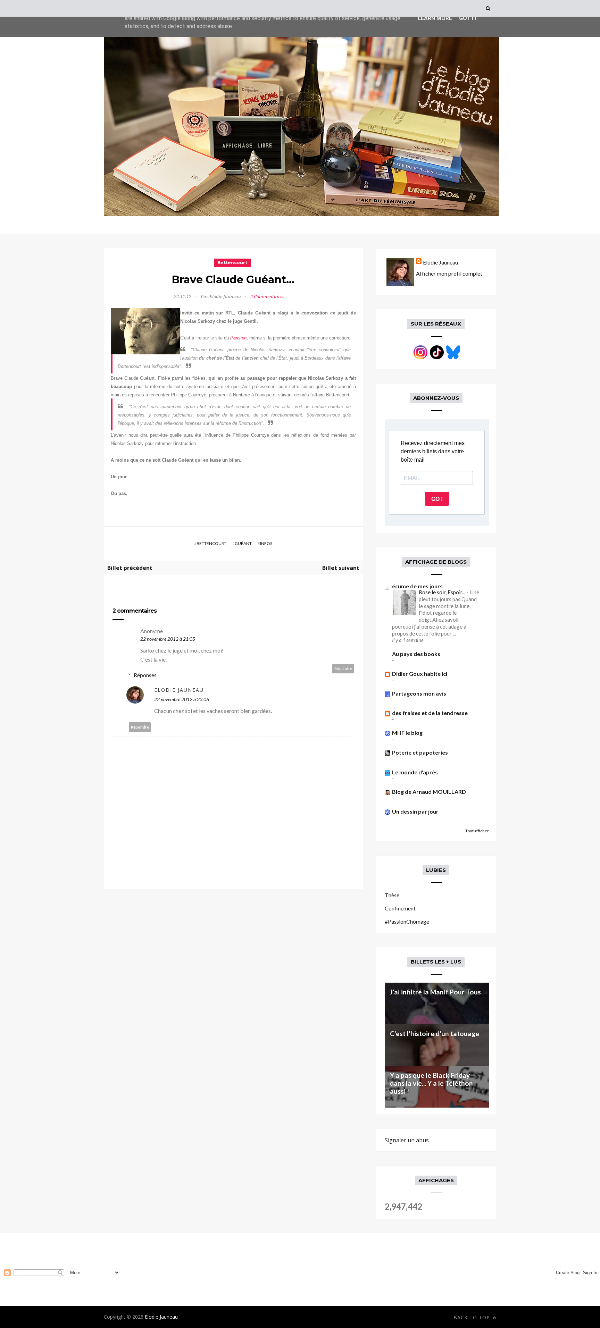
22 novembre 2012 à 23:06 (181, 699)
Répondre (343, 668)
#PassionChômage (407, 921)
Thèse (392, 895)
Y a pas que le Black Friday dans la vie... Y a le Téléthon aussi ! (431, 1083)
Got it (468, 18)
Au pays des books (416, 653)
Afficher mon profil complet (449, 273)
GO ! (437, 499)
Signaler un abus (407, 1140)
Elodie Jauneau (179, 690)
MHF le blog (407, 732)
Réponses (145, 675)
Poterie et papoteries (420, 752)
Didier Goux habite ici (419, 673)
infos (266, 543)
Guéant (243, 543)
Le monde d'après (415, 772)
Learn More (435, 18)
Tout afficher (477, 830)
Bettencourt (232, 262)
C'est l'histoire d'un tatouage (434, 1033)
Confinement (400, 908)
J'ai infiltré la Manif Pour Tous (435, 992)
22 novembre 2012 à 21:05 (167, 639)
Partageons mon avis (419, 693)
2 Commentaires (267, 296)
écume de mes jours (417, 586)
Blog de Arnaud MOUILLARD (429, 791)
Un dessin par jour (415, 811)
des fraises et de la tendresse (430, 712)
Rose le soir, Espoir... (442, 592)
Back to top (472, 1317)
